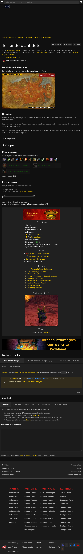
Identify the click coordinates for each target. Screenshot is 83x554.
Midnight (12, 522)
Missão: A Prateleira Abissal (36, 283)
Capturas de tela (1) (41, 293)
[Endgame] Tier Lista (67, 500)
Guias (79, 468)
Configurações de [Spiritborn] (67, 530)
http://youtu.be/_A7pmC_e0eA (33, 382)
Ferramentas (76, 465)
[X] (66, 545)
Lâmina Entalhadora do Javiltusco (18, 171)
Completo (10, 145)
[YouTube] (78, 545)
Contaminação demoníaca (35, 259)
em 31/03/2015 (51, 378)
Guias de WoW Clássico (48, 489)
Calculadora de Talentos (15, 515)
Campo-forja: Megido (34, 287)
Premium (38, 547)
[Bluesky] (70, 545)
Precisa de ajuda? (14, 543)
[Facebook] (74, 545)
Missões (20, 37)
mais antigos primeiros (31, 372)
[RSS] (62, 549)
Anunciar (52, 543)
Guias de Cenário (30, 518)
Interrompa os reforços (35, 278)
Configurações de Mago (67, 526)
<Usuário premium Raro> (37, 378)
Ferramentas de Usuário (28, 543)
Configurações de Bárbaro (67, 507)
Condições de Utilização (14, 551)
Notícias (5, 465)
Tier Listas (13, 518)
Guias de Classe (15, 493)
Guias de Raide (15, 511)
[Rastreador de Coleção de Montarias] (41, 344)
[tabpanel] (41, 382)
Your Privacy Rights (14, 547)
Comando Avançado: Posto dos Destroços (42, 276)
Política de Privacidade (55, 547)
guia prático (37, 415)
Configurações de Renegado (67, 522)
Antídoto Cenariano (13, 50)
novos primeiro (19, 372)
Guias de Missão (29, 507)
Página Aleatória (28, 547)
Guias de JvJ (44, 515)
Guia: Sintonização (47, 493)
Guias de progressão (15, 500)
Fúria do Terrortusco (44, 165)
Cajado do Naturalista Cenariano (18, 165)
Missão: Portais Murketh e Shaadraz (39, 281)
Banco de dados (10, 37)
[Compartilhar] (81, 2)
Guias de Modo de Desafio (30, 522)
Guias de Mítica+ (15, 504)
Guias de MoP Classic (30, 489)
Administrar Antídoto (13, 57)
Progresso (10, 138)
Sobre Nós (39, 543)
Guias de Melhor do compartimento (48, 496)
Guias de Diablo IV (67, 489)
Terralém (28, 37)
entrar (22, 455)
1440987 (14, 378)
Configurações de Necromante (67, 515)
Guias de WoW (15, 489)
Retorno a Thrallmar (34, 285)
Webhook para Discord (11, 471)
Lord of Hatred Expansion (67, 493)
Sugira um (47, 332)
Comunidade (76, 471)
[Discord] (62, 545)
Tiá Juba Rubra (42, 52)
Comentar (4, 372)
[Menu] (2, 2)
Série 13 (63, 496)
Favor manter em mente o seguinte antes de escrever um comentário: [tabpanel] (31, 432)
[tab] (12, 360)
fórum (28, 420)
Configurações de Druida (67, 511)
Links (78, 44)
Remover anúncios (73, 475)
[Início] (4, 548)
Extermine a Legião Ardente (36, 271)
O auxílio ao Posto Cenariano (38, 254)
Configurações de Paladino (67, 518)
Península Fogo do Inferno (43, 37)
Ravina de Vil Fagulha (34, 274)
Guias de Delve (15, 496)
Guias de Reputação (30, 511)
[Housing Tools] (8, 468)
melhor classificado (43, 372)
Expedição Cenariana (26, 192)
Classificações (29, 530)
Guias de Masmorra (30, 500)
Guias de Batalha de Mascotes (30, 515)
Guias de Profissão (15, 507)
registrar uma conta (31, 455)
